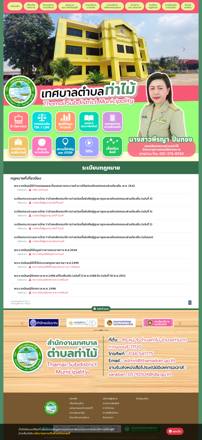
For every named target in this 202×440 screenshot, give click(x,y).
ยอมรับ (176, 431)
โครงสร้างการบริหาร (48, 6)
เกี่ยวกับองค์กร (77, 403)
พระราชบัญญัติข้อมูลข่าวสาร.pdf (41, 254)
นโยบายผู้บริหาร (110, 398)
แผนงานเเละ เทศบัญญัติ (70, 6)
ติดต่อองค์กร (188, 6)
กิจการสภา (108, 417)
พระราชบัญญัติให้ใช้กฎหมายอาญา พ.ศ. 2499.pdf (49, 267)
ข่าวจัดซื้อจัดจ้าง (110, 412)
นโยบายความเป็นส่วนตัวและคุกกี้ (52, 433)
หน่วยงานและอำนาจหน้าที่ (81, 408)
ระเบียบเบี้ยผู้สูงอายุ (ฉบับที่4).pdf (40, 202)
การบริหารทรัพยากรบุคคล (112, 6)
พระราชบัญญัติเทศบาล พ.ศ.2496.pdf (43, 279)
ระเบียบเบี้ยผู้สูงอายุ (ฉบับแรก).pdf (41, 241)
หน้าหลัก (15, 6)
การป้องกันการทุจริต (171, 6)
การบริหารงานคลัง (90, 6)
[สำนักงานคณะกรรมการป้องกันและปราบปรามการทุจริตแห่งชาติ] (82, 322)
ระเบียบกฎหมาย (153, 6)
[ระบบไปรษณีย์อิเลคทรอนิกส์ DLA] (120, 322)
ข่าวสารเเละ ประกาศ (134, 6)
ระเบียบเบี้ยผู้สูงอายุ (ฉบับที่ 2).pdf (41, 228)
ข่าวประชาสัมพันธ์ (111, 403)
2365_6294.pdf (33, 190)
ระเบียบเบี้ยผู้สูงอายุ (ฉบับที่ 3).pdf (41, 215)
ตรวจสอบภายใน (77, 412)
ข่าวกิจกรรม (108, 408)
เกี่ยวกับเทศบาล (31, 6)
